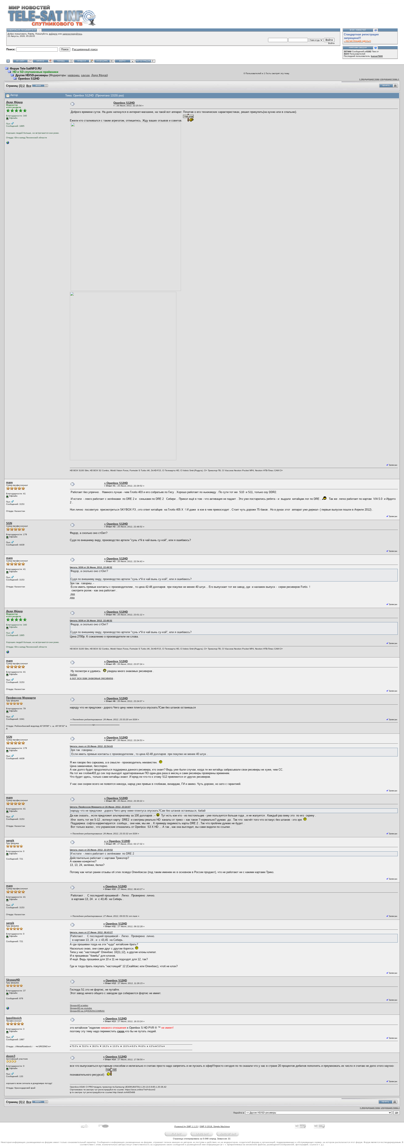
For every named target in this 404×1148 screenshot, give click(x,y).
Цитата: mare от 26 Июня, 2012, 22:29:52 (91, 850)
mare (9, 482)
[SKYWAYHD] (7, 1009)
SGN (9, 523)
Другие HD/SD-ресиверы (31, 75)
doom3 (10, 1056)
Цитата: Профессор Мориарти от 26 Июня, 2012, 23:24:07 (100, 807)
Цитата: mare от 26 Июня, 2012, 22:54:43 (91, 746)
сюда (120, 1031)
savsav (85, 75)
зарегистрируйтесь (72, 34)
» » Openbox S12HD (117, 841)
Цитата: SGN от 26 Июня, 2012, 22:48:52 (91, 567)
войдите (53, 34)
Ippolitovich (14, 1018)
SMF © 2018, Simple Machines (215, 1126)
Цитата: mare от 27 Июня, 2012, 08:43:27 (91, 932)
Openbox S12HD (28, 78)
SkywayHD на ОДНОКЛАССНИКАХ (87, 1011)
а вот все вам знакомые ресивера (91, 678)
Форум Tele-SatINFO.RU (25, 68)
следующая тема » (389, 79)
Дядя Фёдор (99, 75)
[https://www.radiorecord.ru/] (7, 144)
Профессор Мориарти (21, 697)
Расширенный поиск (85, 49)
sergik (10, 840)
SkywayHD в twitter (79, 1005)
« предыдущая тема (369, 79)
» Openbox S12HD (116, 483)
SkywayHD (13, 979)
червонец (73, 75)
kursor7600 (377, 56)
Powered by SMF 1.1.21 (186, 1126)
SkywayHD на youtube (81, 1008)
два (72, 597)
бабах (73, 674)
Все (28, 85)
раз (72, 594)
